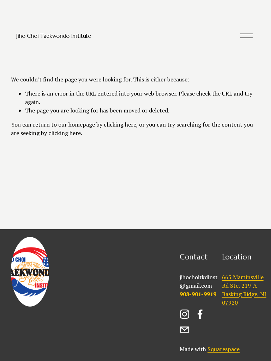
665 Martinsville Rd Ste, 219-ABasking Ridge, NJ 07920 (244, 289)
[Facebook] (200, 314)
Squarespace (223, 349)
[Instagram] (184, 314)
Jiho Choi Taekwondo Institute (53, 35)
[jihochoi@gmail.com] (184, 330)
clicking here (120, 124)
